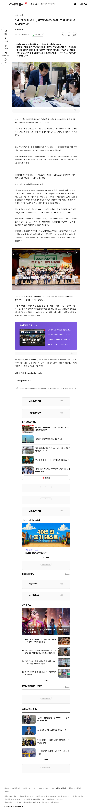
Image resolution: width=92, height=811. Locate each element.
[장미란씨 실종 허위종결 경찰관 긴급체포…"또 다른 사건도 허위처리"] (28, 432)
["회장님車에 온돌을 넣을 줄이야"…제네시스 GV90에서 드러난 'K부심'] (29, 745)
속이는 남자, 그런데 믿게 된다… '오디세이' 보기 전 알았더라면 (52, 730)
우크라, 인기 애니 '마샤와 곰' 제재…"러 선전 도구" (52, 460)
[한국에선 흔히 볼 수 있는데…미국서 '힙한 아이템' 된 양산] (64, 677)
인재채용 (24, 788)
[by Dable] (66, 687)
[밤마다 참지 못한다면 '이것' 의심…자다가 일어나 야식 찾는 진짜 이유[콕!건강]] (64, 644)
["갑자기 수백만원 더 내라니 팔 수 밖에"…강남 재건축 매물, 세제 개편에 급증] (64, 666)
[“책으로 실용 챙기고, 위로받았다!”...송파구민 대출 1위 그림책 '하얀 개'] (46, 84)
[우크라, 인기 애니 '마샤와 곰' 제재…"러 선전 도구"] (28, 463)
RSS (53, 788)
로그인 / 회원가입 (75, 4)
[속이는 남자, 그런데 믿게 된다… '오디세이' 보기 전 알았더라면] (29, 734)
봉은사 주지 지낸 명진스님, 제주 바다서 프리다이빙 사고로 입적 (60, 344)
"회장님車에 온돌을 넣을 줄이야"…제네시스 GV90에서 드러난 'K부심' (53, 741)
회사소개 (6, 788)
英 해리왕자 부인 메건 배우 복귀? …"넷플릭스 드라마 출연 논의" (52, 470)
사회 (16, 15)
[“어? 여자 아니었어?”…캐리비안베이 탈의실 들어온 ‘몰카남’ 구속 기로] (28, 453)
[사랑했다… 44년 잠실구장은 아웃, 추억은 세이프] (29, 756)
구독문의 (39, 788)
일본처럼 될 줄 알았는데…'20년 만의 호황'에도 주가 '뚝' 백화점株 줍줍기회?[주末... (60, 335)
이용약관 (70, 788)
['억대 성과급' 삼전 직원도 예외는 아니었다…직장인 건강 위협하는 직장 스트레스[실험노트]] (64, 655)
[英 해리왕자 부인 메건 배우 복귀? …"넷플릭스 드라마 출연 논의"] (28, 474)
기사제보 (47, 788)
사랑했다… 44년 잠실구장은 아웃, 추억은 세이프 (53, 752)
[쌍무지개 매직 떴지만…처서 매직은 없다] (28, 443)
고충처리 (78, 788)
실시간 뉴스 (33, 4)
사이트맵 (6, 792)
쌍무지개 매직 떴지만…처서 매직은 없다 (48, 439)
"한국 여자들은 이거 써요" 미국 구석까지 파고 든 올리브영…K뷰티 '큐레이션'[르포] (60, 340)
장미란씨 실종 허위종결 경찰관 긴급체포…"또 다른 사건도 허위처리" (60, 330)
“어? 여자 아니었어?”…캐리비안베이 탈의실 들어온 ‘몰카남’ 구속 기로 (52, 449)
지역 (21, 15)
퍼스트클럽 (32, 788)
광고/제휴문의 (16, 788)
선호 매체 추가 (39, 35)
